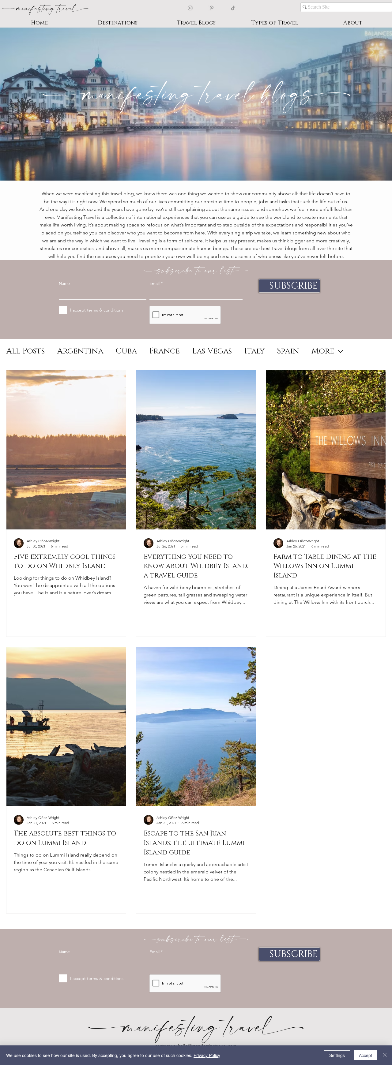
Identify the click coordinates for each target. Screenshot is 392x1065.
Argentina (80, 351)
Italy (254, 351)
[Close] (384, 1055)
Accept (365, 1055)
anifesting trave (45, 8)
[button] (117, 23)
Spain (288, 351)
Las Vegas (212, 351)
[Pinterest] (212, 8)
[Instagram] (190, 8)
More (322, 351)
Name (64, 283)
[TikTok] (233, 8)
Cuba (126, 351)
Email (154, 283)
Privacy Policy (207, 1055)
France (164, 351)
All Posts (25, 351)
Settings (337, 1055)
